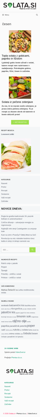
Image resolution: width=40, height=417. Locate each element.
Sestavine (5, 194)
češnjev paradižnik (8, 337)
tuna (30, 330)
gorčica (18, 308)
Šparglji (4, 270)
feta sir (9, 309)
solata (25, 330)
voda (2, 333)
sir (21, 330)
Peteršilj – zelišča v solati (11, 274)
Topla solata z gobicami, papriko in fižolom (16, 57)
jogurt (22, 313)
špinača (20, 337)
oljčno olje (19, 321)
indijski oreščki (31, 309)
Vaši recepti (5, 198)
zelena (6, 333)
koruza (9, 317)
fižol (13, 309)
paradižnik (14, 326)
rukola (16, 329)
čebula (27, 333)
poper (31, 325)
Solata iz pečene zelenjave (17, 101)
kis (25, 313)
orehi (29, 321)
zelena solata (14, 334)
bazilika (28, 305)
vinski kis (35, 330)
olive (10, 321)
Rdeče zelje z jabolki (9, 263)
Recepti (4, 190)
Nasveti (4, 183)
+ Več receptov (20, 122)
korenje (3, 317)
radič (3, 330)
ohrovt (7, 321)
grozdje (25, 309)
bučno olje (4, 309)
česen (34, 333)
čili (16, 337)
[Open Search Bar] (37, 15)
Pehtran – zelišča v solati (11, 278)
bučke (33, 305)
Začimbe (4, 201)
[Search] (32, 250)
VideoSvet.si (20, 352)
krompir (14, 317)
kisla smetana (31, 312)
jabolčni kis (8, 312)
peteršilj (23, 326)
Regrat (4, 267)
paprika (5, 326)
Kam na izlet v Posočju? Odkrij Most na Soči (18, 235)
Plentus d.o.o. (16, 358)
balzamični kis (16, 305)
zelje (21, 333)
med (2, 321)
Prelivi (3, 187)
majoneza (34, 317)
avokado (5, 305)
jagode (18, 312)
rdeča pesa (9, 330)
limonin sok (24, 316)
